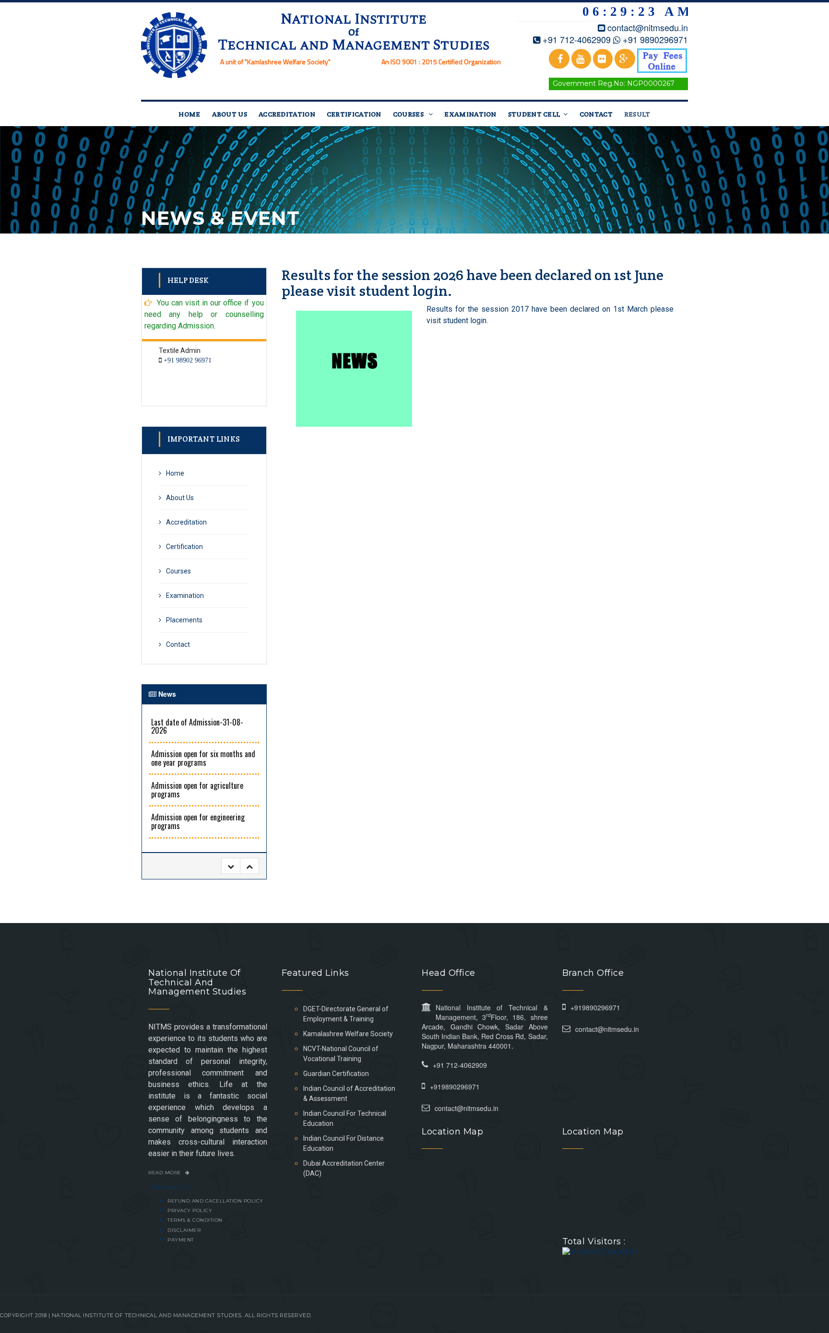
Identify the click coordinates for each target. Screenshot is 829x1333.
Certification (354, 114)
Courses (409, 114)
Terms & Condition (195, 1220)
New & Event (664, 203)
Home (189, 114)
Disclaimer (184, 1230)
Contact (596, 114)
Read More (165, 1172)
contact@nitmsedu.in (647, 27)
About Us (229, 114)
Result (637, 114)
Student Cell (534, 114)
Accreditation (287, 114)
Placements (184, 620)
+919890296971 (455, 1086)
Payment (180, 1240)
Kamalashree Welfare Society (348, 1034)
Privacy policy (189, 1210)
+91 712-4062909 (577, 39)
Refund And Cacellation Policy (215, 1201)
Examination (470, 114)
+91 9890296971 (655, 39)
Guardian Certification (336, 1073)
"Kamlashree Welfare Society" (288, 62)
